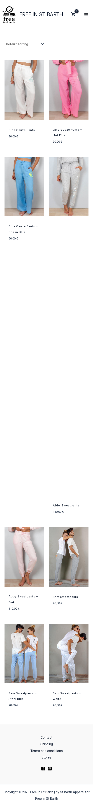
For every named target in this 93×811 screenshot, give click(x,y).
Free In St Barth (41, 14)
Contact (46, 738)
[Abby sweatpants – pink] (24, 557)
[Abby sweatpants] (68, 186)
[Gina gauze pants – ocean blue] (24, 186)
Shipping (46, 744)
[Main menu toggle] (86, 14)
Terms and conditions (46, 751)
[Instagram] (50, 769)
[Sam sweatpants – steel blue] (24, 653)
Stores (46, 757)
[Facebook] (43, 769)
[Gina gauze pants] (24, 90)
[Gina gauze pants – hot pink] (68, 90)
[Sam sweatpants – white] (68, 653)
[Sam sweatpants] (68, 557)
